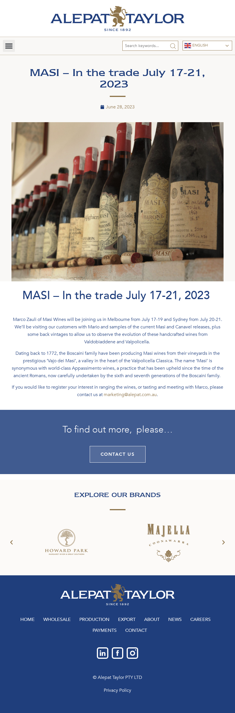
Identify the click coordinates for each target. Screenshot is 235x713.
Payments (105, 630)
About (152, 619)
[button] (9, 46)
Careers (200, 619)
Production (94, 619)
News (175, 619)
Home (27, 619)
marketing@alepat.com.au (130, 394)
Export (127, 619)
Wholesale (57, 619)
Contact (136, 630)
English (199, 45)
